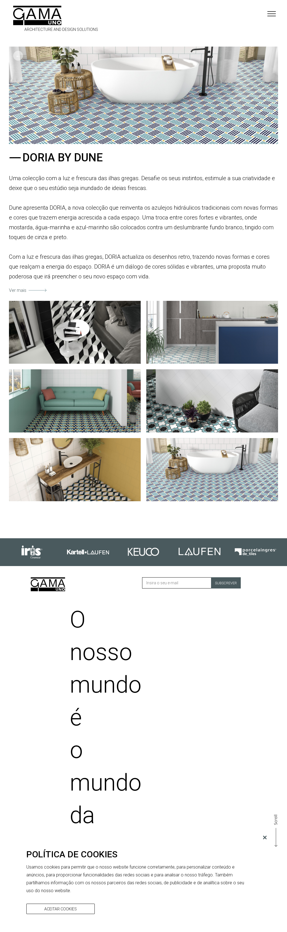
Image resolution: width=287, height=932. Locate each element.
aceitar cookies (60, 909)
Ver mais (17, 290)
